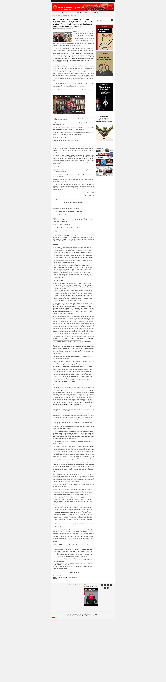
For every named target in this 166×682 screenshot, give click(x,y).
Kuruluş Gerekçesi (85, 1)
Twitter (105, 585)
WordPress (87, 615)
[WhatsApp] (61, 577)
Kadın (94, 12)
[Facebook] (54, 578)
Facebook (108, 585)
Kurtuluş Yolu (61, 1)
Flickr (105, 588)
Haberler (66, 12)
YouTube (108, 588)
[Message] (71, 577)
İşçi (98, 12)
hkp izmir (54, 28)
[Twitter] (56, 578)
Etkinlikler (72, 12)
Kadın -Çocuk (73, 15)
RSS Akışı (102, 585)
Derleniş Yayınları (69, 1)
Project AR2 (81, 615)
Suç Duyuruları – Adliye (57, 12)
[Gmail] (66, 577)
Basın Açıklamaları (86, 12)
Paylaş (75, 577)
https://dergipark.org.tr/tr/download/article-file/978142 (67, 512)
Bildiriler (79, 12)
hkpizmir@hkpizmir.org (97, 614)
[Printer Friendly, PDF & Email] (58, 575)
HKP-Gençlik (77, 1)
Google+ (111, 585)
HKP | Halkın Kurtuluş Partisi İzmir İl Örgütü (83, 7)
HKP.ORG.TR (54, 1)
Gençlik (102, 12)
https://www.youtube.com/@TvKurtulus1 (91, 586)
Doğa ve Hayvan (66, 15)
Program (96, 1)
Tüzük (92, 1)
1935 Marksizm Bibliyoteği (105, 1)
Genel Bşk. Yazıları (56, 15)
